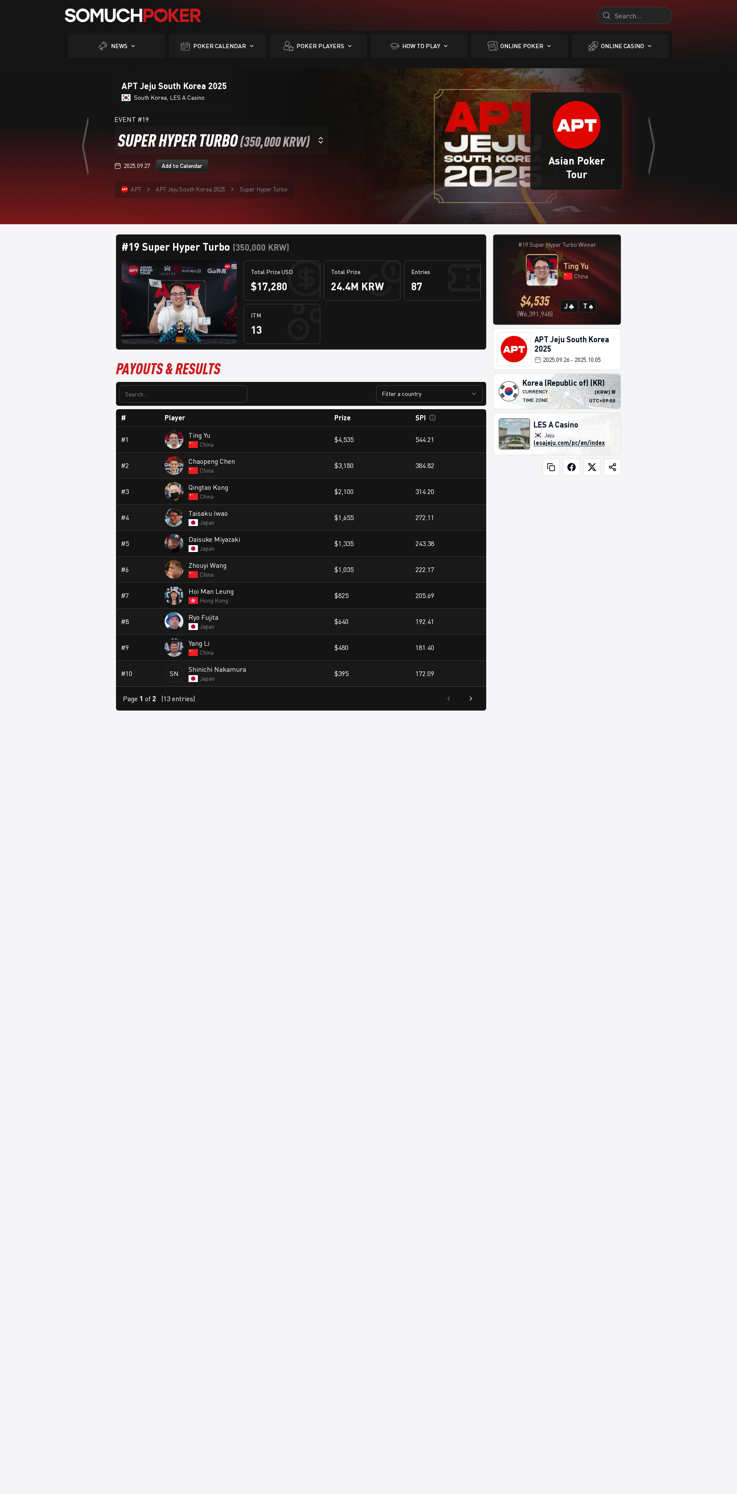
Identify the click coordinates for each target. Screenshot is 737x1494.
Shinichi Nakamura (217, 669)
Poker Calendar (219, 45)
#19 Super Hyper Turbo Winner (557, 244)
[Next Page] (470, 698)
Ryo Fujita (203, 617)
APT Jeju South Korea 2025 (190, 189)
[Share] (612, 467)
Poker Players (320, 45)
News (119, 45)
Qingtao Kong (208, 487)
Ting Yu (199, 435)
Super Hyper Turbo (263, 189)
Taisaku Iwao (208, 513)
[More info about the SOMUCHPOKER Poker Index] (432, 417)
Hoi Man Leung (211, 591)
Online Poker (521, 45)
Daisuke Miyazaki (214, 539)
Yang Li (199, 643)
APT (136, 189)
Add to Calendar (182, 165)
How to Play (421, 45)
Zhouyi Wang (207, 565)
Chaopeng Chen (212, 461)
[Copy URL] (551, 467)
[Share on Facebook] (571, 467)
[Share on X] (592, 467)
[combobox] (221, 140)
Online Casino (622, 45)
